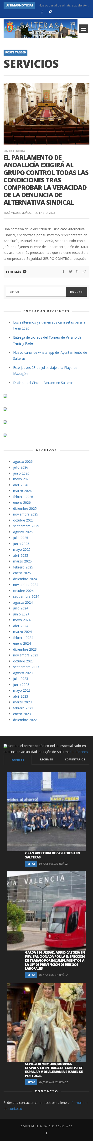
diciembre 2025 (25, 508)
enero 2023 (22, 714)
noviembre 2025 (25, 514)
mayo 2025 (22, 549)
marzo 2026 (22, 490)
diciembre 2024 (25, 579)
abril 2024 (20, 626)
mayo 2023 (22, 690)
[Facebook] (42, 12)
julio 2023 (20, 678)
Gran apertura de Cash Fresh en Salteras (52, 855)
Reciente (46, 759)
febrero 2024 (23, 637)
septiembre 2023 (26, 667)
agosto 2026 (23, 461)
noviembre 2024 (25, 584)
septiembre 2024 (26, 596)
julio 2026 (20, 467)
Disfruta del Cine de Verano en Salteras (43, 382)
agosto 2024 (23, 602)
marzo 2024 (22, 631)
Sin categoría (14, 151)
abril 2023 (20, 696)
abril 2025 (20, 555)
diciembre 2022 (25, 720)
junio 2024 (21, 614)
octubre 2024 (23, 590)
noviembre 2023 (25, 655)
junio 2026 (21, 473)
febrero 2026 (23, 496)
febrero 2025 (23, 567)
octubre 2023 (23, 661)
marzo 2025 (22, 561)
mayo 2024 (22, 620)
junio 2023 (21, 684)
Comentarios (75, 759)
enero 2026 (22, 502)
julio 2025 (20, 537)
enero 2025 (22, 573)
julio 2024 (20, 608)
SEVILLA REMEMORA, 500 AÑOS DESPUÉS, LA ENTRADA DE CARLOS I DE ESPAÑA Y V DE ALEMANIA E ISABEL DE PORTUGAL (54, 1069)
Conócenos (79, 751)
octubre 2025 (23, 520)
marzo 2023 (22, 702)
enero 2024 (22, 643)
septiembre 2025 (26, 526)
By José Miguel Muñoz (53, 863)
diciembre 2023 (25, 649)
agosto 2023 (23, 673)
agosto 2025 (23, 532)
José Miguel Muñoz (17, 212)
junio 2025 (21, 543)
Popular (17, 760)
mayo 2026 (22, 479)
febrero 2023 (23, 708)
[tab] (18, 760)
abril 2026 (20, 485)
